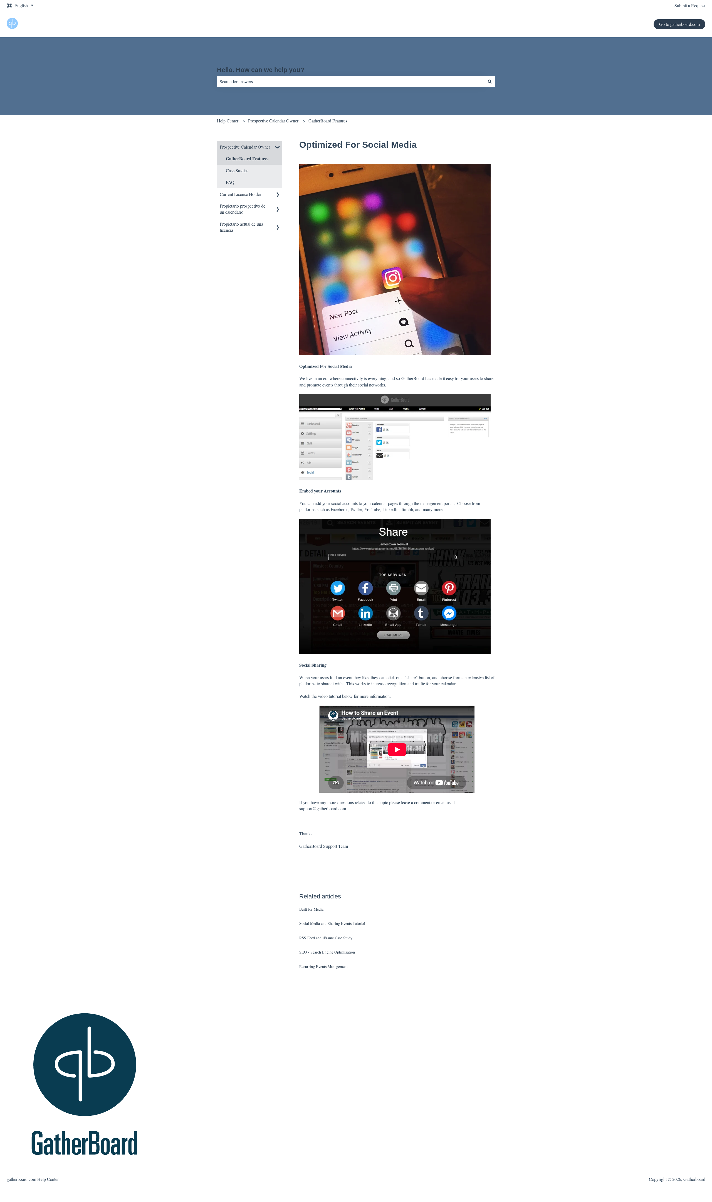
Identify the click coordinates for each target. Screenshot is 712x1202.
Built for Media (311, 909)
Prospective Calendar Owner (273, 121)
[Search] (489, 81)
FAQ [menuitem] (230, 182)
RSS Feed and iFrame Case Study (325, 937)
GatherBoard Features (327, 121)
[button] (277, 147)
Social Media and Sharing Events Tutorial (332, 923)
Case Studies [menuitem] (237, 170)
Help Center (227, 121)
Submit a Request (689, 5)
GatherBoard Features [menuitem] (247, 158)
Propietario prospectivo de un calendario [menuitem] (242, 209)
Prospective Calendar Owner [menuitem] (245, 147)
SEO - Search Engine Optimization (327, 952)
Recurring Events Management (323, 966)
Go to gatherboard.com (679, 24)
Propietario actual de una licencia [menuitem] (241, 227)
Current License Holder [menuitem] (240, 194)
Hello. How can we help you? (260, 69)
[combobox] (350, 81)
